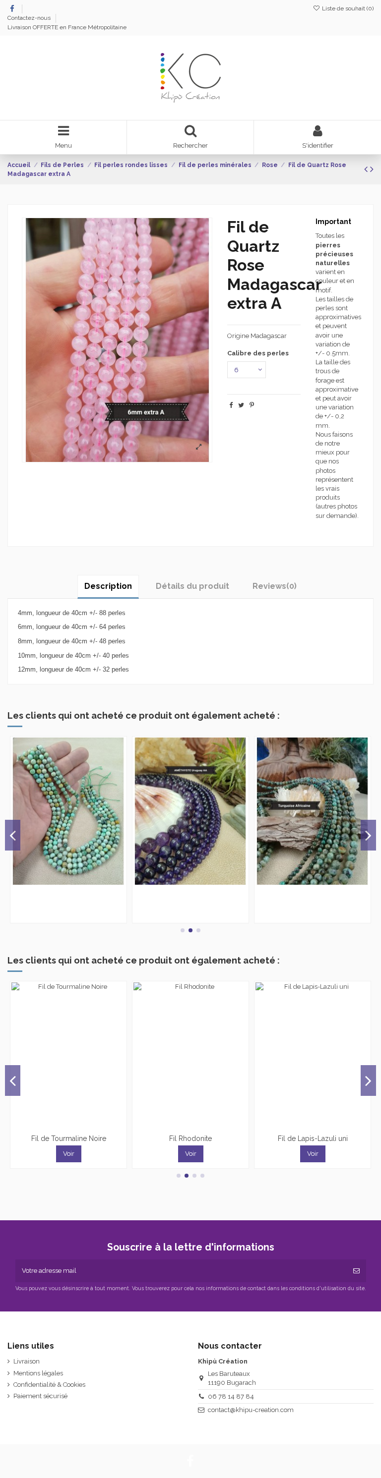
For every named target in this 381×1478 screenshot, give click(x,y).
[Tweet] (241, 405)
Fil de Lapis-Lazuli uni (313, 1138)
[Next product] (372, 169)
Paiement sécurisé (40, 1396)
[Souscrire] (356, 1270)
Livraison (26, 1361)
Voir (68, 1153)
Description (108, 586)
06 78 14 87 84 (231, 1396)
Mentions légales (38, 1373)
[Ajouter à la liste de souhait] (62, 881)
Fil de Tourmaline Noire (68, 1138)
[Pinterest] (252, 405)
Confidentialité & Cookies (49, 1384)
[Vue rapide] (74, 881)
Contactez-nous (29, 17)
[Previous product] (367, 169)
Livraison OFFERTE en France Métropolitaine (67, 27)
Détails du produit (192, 586)
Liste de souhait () (347, 8)
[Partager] (231, 405)
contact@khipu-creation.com (251, 1410)
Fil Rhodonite (190, 1138)
